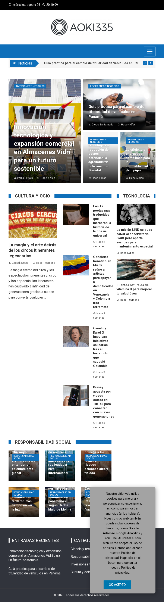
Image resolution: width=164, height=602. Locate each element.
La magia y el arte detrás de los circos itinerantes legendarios (32, 250)
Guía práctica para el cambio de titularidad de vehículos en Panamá (34, 571)
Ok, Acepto (117, 584)
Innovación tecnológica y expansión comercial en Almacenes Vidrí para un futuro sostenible (35, 555)
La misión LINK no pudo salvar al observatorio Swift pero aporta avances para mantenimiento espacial (135, 238)
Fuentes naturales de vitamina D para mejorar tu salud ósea (134, 289)
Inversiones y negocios (30, 86)
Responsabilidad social (23, 457)
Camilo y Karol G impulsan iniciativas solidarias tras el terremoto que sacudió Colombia (100, 347)
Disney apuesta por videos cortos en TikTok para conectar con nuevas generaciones (103, 401)
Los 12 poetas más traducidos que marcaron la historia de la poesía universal (102, 220)
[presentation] (145, 63)
